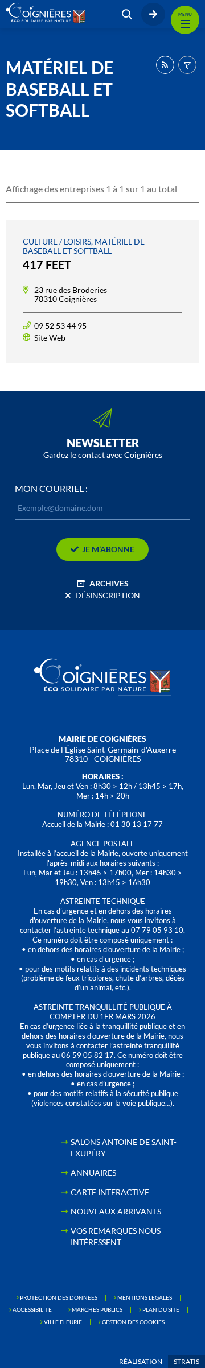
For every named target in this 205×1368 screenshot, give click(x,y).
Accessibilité (32, 1309)
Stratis (186, 1361)
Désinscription (107, 595)
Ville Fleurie (63, 1322)
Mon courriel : (51, 488)
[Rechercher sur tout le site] (127, 14)
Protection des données (58, 1297)
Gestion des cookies (133, 1322)
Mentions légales (144, 1297)
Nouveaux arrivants (116, 1211)
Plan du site (160, 1309)
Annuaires (93, 1172)
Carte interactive (110, 1192)
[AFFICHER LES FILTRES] (187, 65)
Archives (109, 583)
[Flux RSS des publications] (165, 65)
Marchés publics (97, 1309)
